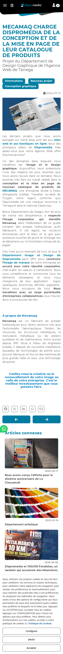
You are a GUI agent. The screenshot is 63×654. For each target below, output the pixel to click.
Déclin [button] (31, 639)
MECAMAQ (9, 190)
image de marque (17, 262)
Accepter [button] (31, 647)
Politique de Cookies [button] (40, 623)
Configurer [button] (31, 631)
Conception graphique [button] (20, 86)
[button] (31, 5)
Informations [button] (14, 80)
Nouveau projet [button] (41, 80)
